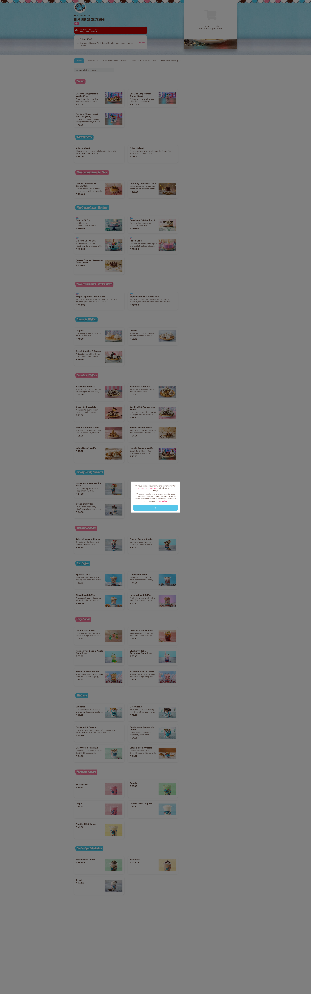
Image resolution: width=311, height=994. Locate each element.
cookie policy (161, 501)
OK (155, 507)
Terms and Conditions (147, 488)
